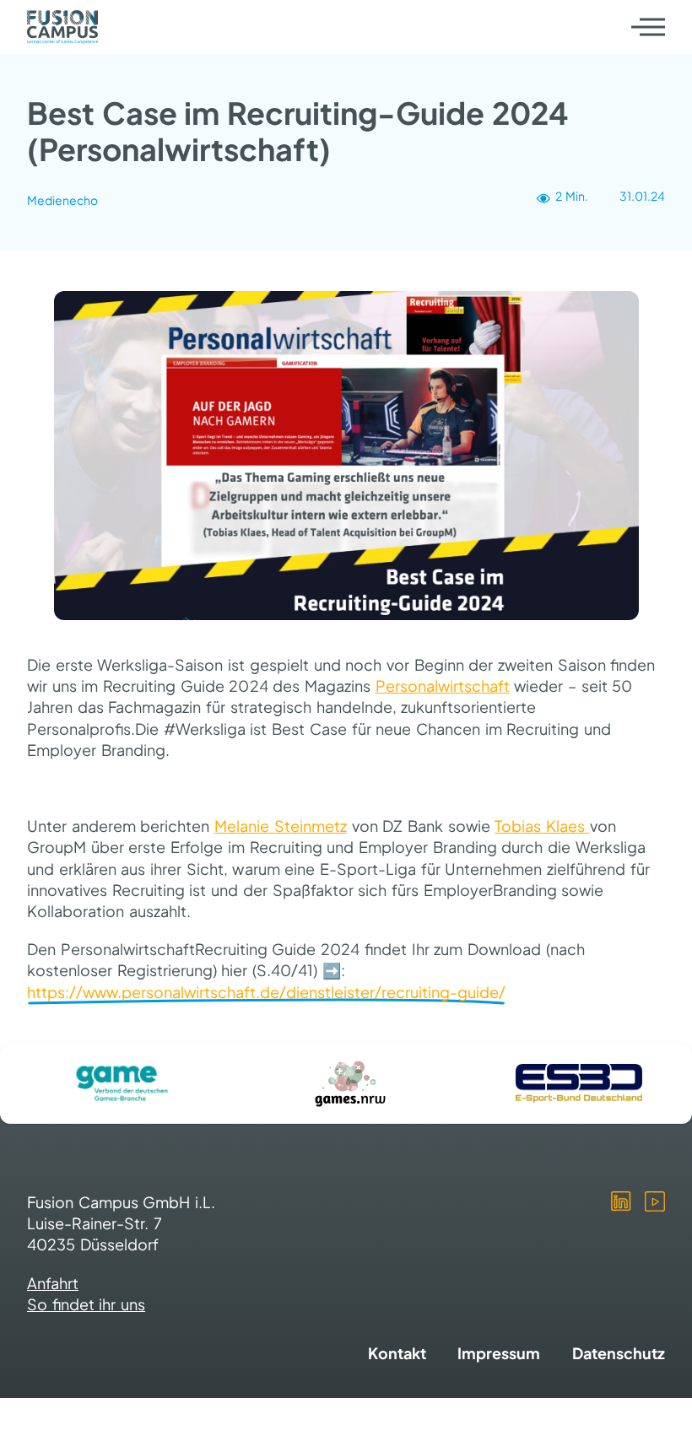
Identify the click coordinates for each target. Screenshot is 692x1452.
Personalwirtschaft (443, 685)
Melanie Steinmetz (280, 825)
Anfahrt (52, 1283)
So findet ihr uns (86, 1304)
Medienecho (62, 200)
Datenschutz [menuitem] (618, 1353)
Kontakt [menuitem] (397, 1353)
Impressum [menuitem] (498, 1353)
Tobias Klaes (542, 825)
